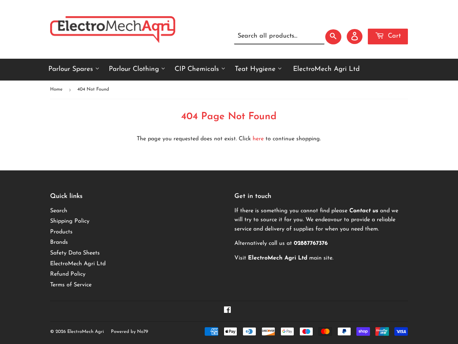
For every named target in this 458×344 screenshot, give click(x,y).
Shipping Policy (69, 221)
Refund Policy (68, 274)
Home (56, 89)
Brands (59, 242)
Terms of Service (71, 285)
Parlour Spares (71, 69)
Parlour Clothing (135, 69)
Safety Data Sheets (75, 253)
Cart (393, 36)
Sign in (346, 19)
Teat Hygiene (256, 69)
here (258, 139)
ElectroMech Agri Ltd (326, 69)
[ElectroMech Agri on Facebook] (227, 311)
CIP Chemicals (198, 69)
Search (58, 211)
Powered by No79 (129, 331)
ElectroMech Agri (85, 331)
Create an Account (386, 19)
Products (61, 232)
